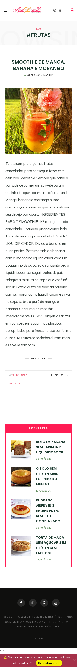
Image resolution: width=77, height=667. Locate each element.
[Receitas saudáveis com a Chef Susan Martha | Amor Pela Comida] (27, 10)
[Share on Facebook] (51, 375)
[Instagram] (33, 603)
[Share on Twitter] (56, 375)
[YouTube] (56, 603)
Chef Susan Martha (40, 75)
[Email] (67, 375)
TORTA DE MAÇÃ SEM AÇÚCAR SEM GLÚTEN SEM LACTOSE (51, 545)
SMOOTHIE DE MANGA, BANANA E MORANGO (38, 65)
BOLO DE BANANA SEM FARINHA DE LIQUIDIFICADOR (50, 447)
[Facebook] (21, 603)
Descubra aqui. (49, 663)
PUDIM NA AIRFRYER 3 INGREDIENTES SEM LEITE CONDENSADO (48, 510)
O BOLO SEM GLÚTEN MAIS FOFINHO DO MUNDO (47, 476)
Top (40, 638)
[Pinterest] (44, 603)
